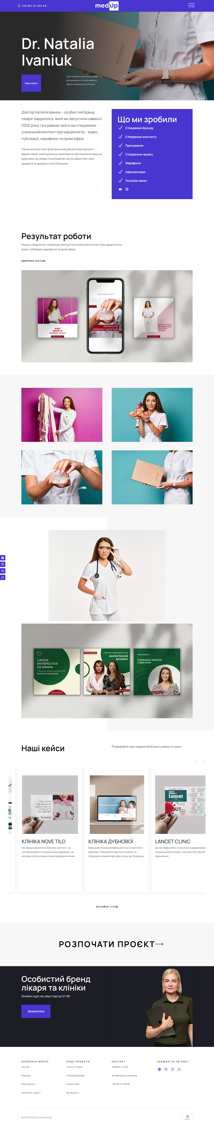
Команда (25, 1075)
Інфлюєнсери (135, 172)
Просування (134, 145)
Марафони (133, 163)
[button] (107, 899)
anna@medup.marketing (124, 1075)
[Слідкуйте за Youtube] (120, 189)
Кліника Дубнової (76, 1075)
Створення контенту (141, 137)
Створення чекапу (139, 154)
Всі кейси (102, 906)
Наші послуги (28, 1084)
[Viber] (166, 1069)
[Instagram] (172, 1069)
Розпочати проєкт (107, 944)
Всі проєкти (73, 1092)
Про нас (25, 1066)
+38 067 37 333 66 (34, 5)
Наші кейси (31, 83)
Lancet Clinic (73, 1084)
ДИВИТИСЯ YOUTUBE (33, 260)
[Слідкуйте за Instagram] (127, 189)
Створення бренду (139, 128)
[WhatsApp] (179, 1069)
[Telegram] (159, 1069)
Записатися (36, 1011)
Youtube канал (136, 181)
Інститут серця (74, 1066)
